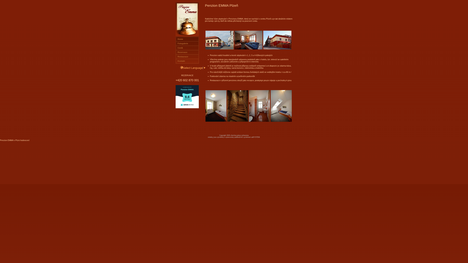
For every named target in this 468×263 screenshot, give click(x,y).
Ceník (180, 48)
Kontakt (181, 61)
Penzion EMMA (6, 140)
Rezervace (182, 52)
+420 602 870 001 (187, 80)
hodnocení (24, 140)
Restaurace (183, 57)
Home (180, 39)
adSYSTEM (255, 137)
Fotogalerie (183, 43)
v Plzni (17, 140)
